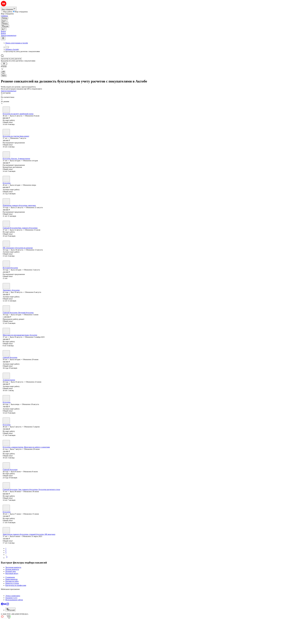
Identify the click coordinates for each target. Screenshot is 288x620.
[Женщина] (6, 110)
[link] (5, 23)
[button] (3, 31)
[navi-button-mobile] (3, 38)
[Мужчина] (6, 286)
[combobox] (11, 58)
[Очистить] (4, 64)
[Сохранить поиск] (3, 72)
